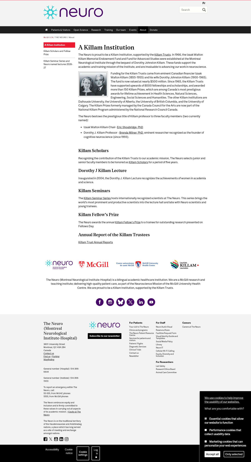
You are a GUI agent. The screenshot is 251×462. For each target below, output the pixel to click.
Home (47, 29)
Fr (204, 3)
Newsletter (134, 356)
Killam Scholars (138, 162)
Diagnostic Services (137, 347)
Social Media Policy (164, 341)
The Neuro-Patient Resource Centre (141, 334)
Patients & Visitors (60, 31)
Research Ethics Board (165, 369)
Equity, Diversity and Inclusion (165, 355)
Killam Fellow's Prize (128, 222)
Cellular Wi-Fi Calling (165, 351)
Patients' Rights (136, 344)
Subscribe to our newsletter (104, 336)
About (142, 31)
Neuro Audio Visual (164, 327)
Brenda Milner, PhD (131, 132)
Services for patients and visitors (140, 339)
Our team (121, 30)
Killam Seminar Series (97, 198)
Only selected (234, 454)
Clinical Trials (135, 350)
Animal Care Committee (166, 372)
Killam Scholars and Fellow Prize (57, 53)
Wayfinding (49, 359)
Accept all (212, 454)
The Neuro (61, 37)
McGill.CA (48, 37)
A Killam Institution (55, 45)
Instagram (67, 439)
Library (159, 345)
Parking (55, 356)
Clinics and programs (138, 330)
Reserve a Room (163, 330)
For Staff (160, 323)
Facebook (46, 439)
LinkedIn (61, 439)
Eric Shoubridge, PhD (130, 127)
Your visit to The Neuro (139, 327)
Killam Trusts (162, 54)
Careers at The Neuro (191, 327)
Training (108, 30)
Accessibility (52, 449)
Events (132, 31)
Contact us (49, 353)
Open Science (80, 31)
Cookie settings (82, 453)
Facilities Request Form (166, 333)
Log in (96, 451)
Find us (47, 356)
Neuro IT (159, 348)
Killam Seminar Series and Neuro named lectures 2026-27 (58, 64)
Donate (153, 30)
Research (95, 31)
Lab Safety (160, 366)
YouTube (56, 439)
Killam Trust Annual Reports (95, 242)
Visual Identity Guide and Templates (167, 337)
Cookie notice (69, 451)
